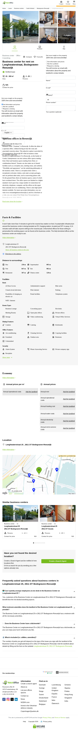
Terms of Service (60, 717)
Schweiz (67, 685)
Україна (67, 688)
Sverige (42, 688)
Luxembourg (56, 685)
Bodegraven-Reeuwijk (43, 8)
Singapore (68, 698)
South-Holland (30, 8)
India (66, 701)
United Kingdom (55, 689)
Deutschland (43, 698)
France (54, 697)
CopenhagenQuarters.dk (29, 711)
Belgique (42, 704)
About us (24, 687)
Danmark (42, 685)
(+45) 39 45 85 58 (8, 694)
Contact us (24, 696)
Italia (53, 700)
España (54, 694)
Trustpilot (49, 96)
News (23, 699)
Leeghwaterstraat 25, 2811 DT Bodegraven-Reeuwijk (53, 646)
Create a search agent (29, 684)
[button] (32, 508)
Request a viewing (53, 66)
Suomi (41, 694)
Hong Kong (68, 694)
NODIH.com (25, 702)
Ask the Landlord (52, 64)
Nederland (43, 701)
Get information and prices (55, 61)
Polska (66, 691)
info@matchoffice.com (9, 692)
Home (4, 8)
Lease (10, 8)
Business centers (19, 8)
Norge (41, 691)
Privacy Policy (47, 717)
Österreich (55, 703)
